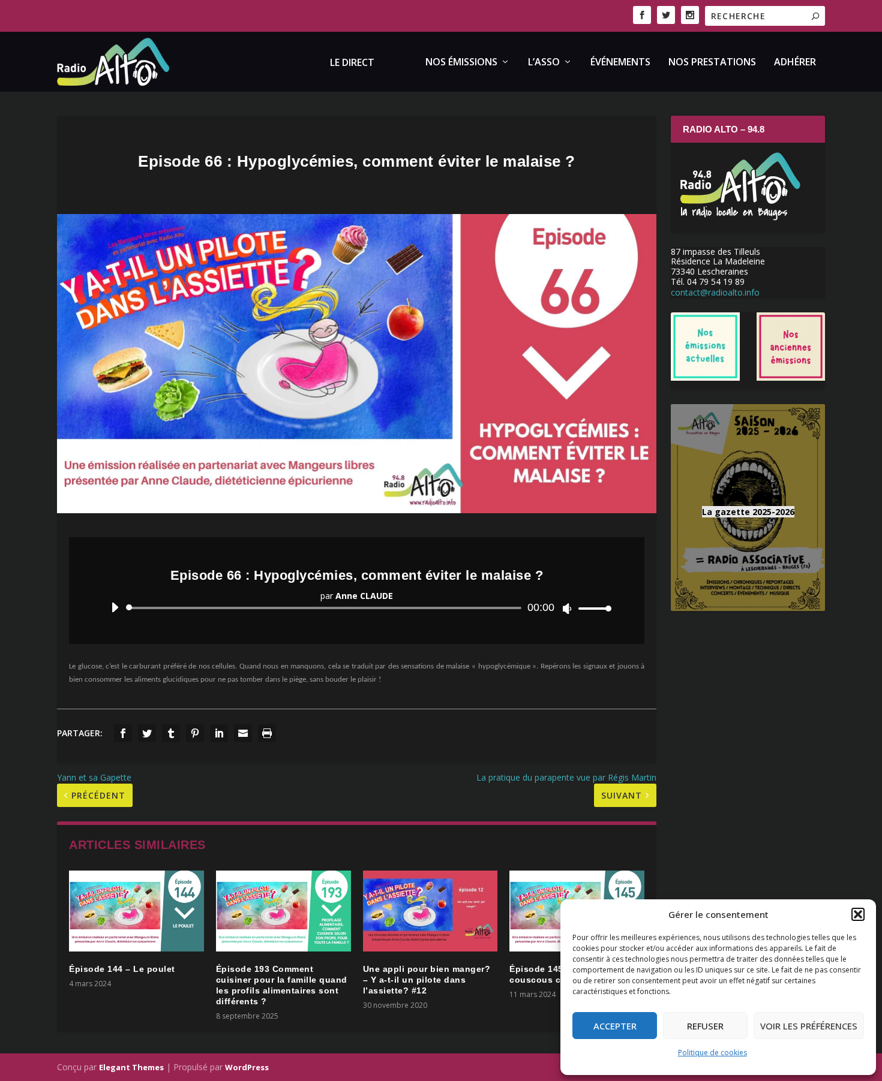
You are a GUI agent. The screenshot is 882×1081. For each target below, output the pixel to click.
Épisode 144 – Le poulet (122, 969)
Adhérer (795, 62)
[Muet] (567, 608)
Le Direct (352, 63)
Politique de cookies (712, 1052)
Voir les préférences (808, 1026)
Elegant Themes (131, 1067)
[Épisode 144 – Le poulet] (136, 911)
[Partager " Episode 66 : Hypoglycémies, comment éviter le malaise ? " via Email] (243, 733)
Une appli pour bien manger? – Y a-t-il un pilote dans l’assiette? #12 (427, 979)
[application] (356, 608)
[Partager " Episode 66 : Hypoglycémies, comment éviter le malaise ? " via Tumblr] (171, 733)
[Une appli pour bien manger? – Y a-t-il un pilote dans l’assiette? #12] (430, 911)
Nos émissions (461, 62)
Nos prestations (712, 62)
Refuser (705, 1026)
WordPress (247, 1067)
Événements (620, 62)
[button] (858, 914)
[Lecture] (115, 607)
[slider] (591, 608)
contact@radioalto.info (715, 292)
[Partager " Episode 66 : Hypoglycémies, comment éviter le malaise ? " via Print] (267, 733)
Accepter (615, 1026)
